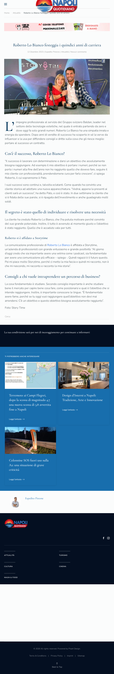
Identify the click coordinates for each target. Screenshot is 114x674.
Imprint (70, 655)
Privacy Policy (57, 655)
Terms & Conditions (37, 655)
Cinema (62, 566)
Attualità (65, 52)
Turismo (63, 555)
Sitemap (81, 655)
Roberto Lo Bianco (58, 245)
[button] (5, 4)
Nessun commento (78, 52)
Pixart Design (74, 648)
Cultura (8, 566)
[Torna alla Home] (57, 4)
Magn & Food (11, 577)
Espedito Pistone (52, 52)
